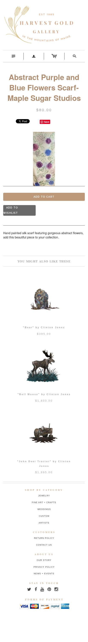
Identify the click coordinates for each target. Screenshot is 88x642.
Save (46, 121)
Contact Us (44, 545)
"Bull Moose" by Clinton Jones (44, 394)
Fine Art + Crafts (44, 502)
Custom (44, 516)
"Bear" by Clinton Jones (44, 327)
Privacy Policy (44, 567)
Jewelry (44, 495)
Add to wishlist (10, 210)
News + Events (44, 573)
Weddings (44, 509)
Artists (44, 523)
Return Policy (44, 538)
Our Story (44, 560)
